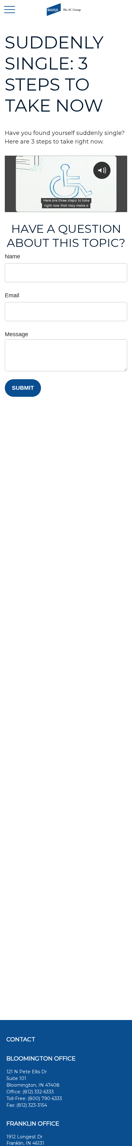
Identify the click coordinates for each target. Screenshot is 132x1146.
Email (12, 295)
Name (12, 256)
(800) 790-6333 (45, 1098)
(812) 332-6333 (38, 1092)
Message (16, 334)
